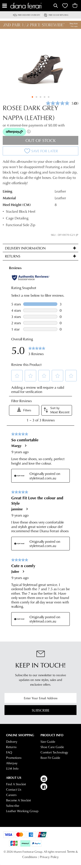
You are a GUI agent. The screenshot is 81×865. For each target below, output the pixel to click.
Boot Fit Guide (50, 758)
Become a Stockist (18, 800)
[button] (32, 97)
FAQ (9, 752)
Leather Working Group (22, 811)
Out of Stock (40, 140)
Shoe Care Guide (52, 747)
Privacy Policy (49, 857)
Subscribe (41, 710)
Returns (11, 747)
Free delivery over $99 (29, 14)
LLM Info (12, 768)
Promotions (13, 758)
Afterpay (12, 763)
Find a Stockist (16, 784)
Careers (11, 795)
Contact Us (13, 789)
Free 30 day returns (58, 14)
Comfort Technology (54, 752)
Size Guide (47, 741)
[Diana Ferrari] (31, 6)
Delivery (11, 741)
